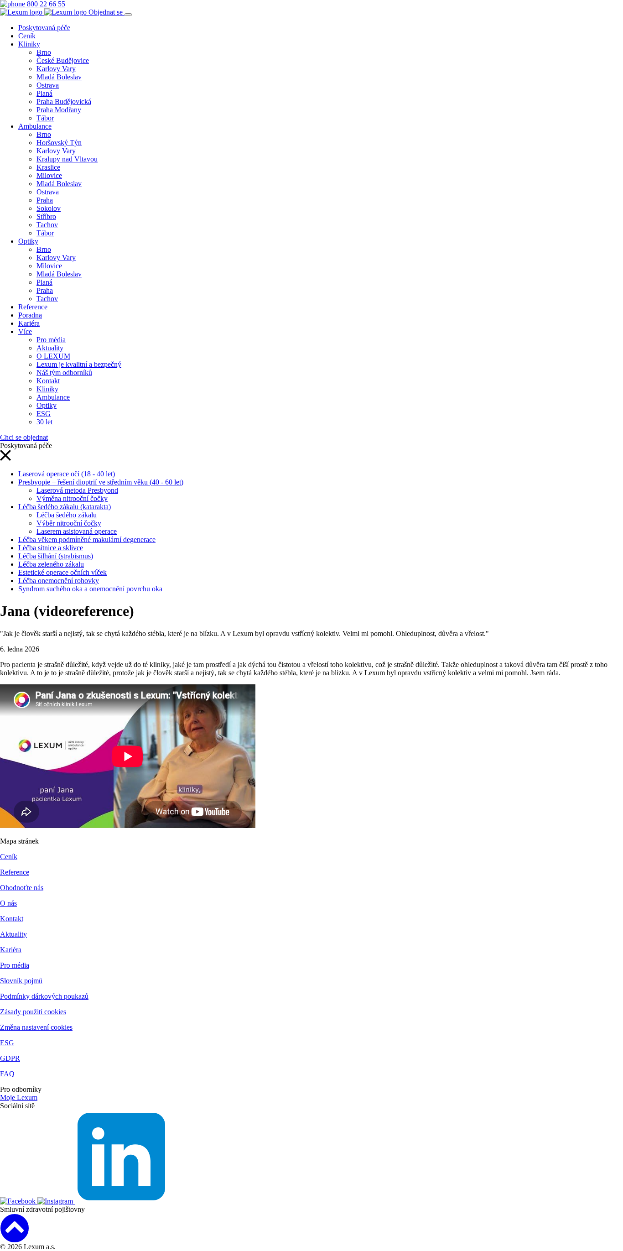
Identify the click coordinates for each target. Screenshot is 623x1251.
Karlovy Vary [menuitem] (56, 69)
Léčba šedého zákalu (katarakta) (64, 507)
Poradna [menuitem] (30, 315)
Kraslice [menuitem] (48, 167)
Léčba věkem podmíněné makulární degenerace (87, 539)
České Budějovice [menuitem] (62, 60)
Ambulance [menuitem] (35, 126)
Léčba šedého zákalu (66, 515)
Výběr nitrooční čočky (68, 523)
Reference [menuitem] (32, 307)
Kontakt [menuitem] (48, 381)
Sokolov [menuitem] (48, 208)
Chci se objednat (24, 437)
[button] (5, 458)
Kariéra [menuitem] (29, 323)
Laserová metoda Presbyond (77, 490)
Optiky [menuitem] (28, 241)
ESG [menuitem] (43, 413)
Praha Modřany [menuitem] (58, 110)
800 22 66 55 (45, 4)
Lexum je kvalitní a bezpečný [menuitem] (78, 364)
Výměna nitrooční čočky (72, 498)
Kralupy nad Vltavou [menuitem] (67, 159)
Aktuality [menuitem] (49, 348)
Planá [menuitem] (44, 93)
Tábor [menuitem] (45, 118)
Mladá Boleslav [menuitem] (59, 77)
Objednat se (106, 12)
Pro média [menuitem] (51, 340)
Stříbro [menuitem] (46, 216)
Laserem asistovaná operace (76, 531)
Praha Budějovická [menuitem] (63, 101)
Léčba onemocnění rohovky (58, 580)
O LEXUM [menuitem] (53, 356)
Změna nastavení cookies (36, 1027)
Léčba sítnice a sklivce (50, 548)
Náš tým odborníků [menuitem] (64, 372)
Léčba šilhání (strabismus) (55, 556)
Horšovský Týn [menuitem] (59, 142)
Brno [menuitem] (43, 52)
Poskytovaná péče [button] (44, 27)
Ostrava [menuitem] (47, 85)
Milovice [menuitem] (49, 175)
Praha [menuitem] (44, 200)
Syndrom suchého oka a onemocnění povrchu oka (90, 589)
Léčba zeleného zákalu (51, 564)
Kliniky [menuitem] (29, 44)
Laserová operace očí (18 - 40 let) (66, 474)
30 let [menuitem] (44, 422)
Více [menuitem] (25, 331)
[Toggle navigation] (128, 14)
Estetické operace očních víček (62, 572)
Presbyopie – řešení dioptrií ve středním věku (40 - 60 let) (100, 482)
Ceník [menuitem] (27, 36)
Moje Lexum (18, 1097)
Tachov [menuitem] (47, 225)
